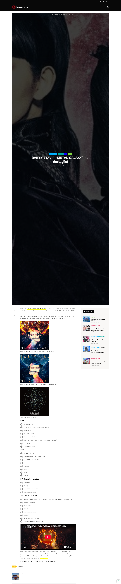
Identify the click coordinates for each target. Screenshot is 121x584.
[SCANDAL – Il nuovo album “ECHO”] (86, 319)
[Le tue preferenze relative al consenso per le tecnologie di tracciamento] (118, 581)
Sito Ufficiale (34, 561)
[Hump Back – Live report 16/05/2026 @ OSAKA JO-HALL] (86, 328)
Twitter (47, 561)
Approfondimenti (53, 7)
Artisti (36, 7)
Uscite (69, 153)
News (43, 7)
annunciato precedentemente (36, 308)
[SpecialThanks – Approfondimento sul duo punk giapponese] (86, 349)
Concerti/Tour (53, 153)
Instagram (53, 561)
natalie (26, 561)
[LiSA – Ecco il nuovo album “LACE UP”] (86, 339)
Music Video (61, 153)
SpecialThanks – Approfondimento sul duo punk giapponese (97, 352)
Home (49, 14)
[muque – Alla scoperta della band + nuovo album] (86, 361)
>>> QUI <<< (44, 558)
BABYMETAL (21, 566)
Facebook (42, 561)
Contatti (74, 7)
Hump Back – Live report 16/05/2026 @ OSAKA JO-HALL (97, 330)
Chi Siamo (66, 7)
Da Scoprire (102, 347)
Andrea (53, 165)
